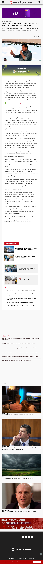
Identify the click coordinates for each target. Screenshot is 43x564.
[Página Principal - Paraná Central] (21, 554)
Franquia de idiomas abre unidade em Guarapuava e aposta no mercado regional (20, 352)
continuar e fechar (37, 561)
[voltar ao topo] (41, 554)
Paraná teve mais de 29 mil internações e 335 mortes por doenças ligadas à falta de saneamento (21, 339)
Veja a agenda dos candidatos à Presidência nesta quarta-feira (20, 302)
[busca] (39, 2)
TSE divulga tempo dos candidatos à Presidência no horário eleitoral (21, 290)
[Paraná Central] (21, 2)
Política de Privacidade (21, 555)
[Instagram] (26, 537)
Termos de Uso (29, 555)
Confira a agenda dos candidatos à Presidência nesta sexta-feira (16, 360)
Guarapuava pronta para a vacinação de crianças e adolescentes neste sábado (20, 348)
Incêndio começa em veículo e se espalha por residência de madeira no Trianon (20, 356)
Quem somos (12, 555)
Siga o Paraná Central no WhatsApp (13, 103)
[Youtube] (32, 537)
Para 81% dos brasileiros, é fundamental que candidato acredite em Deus (18, 343)
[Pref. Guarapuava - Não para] (21, 75)
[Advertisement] (21, 233)
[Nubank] (21, 18)
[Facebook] (23, 537)
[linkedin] (29, 537)
